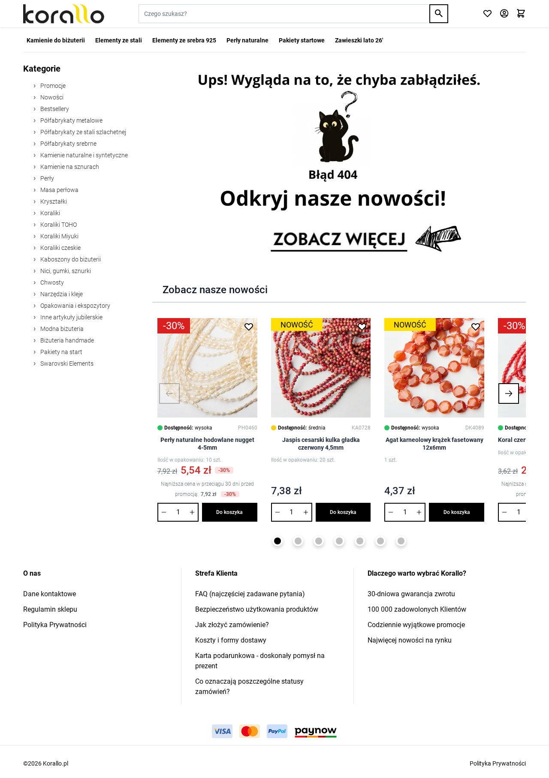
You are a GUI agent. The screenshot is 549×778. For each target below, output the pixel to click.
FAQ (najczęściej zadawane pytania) (250, 594)
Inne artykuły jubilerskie (71, 317)
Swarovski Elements (66, 363)
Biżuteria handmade (66, 340)
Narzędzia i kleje (61, 294)
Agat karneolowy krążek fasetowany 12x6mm (434, 443)
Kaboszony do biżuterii (70, 259)
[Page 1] (277, 541)
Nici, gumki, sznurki (65, 270)
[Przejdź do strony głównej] (63, 13)
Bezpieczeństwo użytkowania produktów (256, 609)
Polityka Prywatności (55, 625)
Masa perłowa (58, 189)
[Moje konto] (504, 13)
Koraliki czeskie (60, 247)
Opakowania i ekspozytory (74, 305)
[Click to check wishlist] (487, 13)
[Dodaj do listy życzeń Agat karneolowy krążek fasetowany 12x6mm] (476, 326)
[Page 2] (298, 541)
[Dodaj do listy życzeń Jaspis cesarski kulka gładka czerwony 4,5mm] (362, 326)
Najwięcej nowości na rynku (410, 640)
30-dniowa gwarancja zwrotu (411, 594)
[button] (169, 393)
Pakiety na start (60, 351)
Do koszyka (229, 512)
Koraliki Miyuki (58, 236)
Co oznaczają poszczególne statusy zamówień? (249, 686)
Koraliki (49, 213)
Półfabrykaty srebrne (68, 143)
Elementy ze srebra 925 (184, 40)
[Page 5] (359, 541)
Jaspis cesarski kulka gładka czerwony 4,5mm (321, 443)
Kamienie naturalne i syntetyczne (83, 155)
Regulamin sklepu (50, 609)
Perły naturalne (247, 40)
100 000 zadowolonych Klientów (417, 609)
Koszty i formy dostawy (230, 640)
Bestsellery (54, 108)
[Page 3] (318, 541)
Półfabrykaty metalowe (71, 120)
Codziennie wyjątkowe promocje (416, 625)
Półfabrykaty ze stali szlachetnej (82, 132)
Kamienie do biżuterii (56, 40)
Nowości (51, 97)
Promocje (52, 85)
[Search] (438, 13)
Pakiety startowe (302, 40)
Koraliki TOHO (58, 224)
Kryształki (53, 201)
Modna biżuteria (61, 328)
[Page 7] (401, 541)
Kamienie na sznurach (69, 166)
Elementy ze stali (118, 40)
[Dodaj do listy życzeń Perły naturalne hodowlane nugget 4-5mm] (249, 326)
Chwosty (51, 282)
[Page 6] (380, 541)
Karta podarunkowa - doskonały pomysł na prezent (260, 661)
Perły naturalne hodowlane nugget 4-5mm (207, 443)
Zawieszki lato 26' (359, 40)
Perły (46, 178)
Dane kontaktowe (49, 594)
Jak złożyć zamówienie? (232, 625)
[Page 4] (339, 541)
